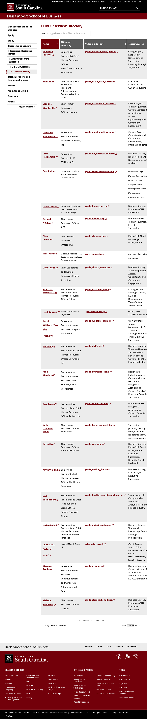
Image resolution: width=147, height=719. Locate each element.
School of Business (34, 16)
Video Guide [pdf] (94, 44)
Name (46, 44)
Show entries (131, 626)
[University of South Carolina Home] (25, 7)
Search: (45, 33)
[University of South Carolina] (26, 658)
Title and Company (66, 44)
